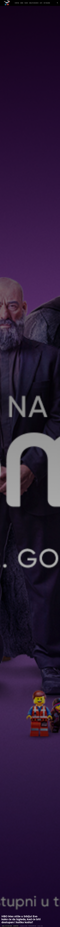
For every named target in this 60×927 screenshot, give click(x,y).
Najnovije (15, 925)
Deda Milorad (33, 925)
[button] (57, 2)
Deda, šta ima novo (7, 925)
